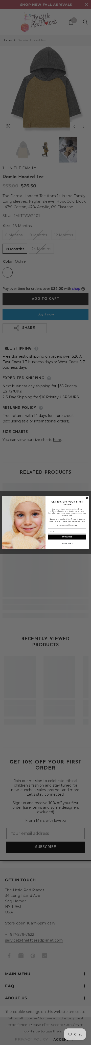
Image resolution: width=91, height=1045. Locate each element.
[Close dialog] (87, 498)
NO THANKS (67, 544)
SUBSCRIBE (67, 537)
